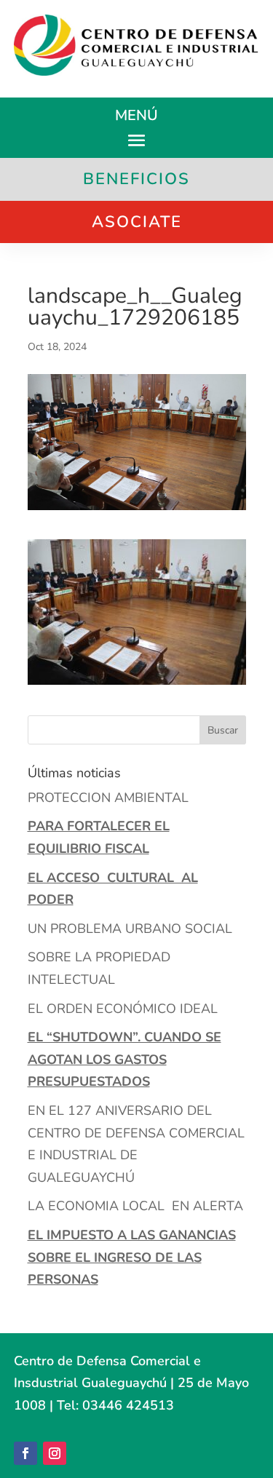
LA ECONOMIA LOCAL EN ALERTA (135, 1206)
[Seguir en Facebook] (25, 1453)
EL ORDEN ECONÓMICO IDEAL (123, 1008)
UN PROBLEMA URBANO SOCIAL (130, 928)
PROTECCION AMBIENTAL (108, 797)
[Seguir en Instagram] (54, 1453)
